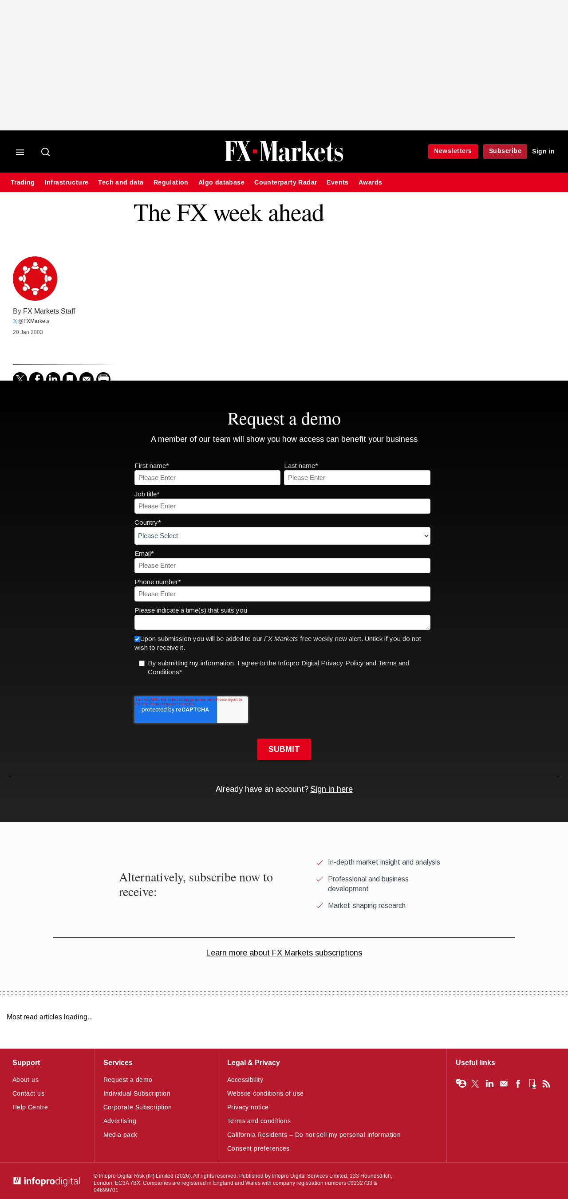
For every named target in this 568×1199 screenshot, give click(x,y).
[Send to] (86, 379)
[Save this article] (70, 379)
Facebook (518, 1083)
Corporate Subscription (137, 1107)
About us (25, 1080)
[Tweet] (20, 379)
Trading (23, 182)
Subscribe (505, 151)
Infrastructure (67, 182)
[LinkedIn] (53, 379)
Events (337, 182)
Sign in (543, 151)
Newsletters (453, 151)
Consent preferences (258, 1148)
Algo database (221, 182)
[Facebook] (36, 379)
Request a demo (128, 1080)
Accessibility (245, 1080)
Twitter (475, 1083)
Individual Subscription (137, 1093)
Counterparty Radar (285, 182)
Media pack (120, 1135)
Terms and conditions (259, 1121)
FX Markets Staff (49, 311)
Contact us (28, 1093)
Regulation (171, 182)
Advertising (120, 1121)
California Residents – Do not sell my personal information (314, 1135)
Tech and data (120, 182)
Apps (532, 1083)
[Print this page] (103, 379)
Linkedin (489, 1083)
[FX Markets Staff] (35, 278)
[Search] (46, 152)
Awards (370, 182)
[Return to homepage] (284, 160)
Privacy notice (248, 1107)
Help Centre (30, 1107)
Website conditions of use (265, 1093)
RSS (546, 1083)
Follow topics (461, 1083)
